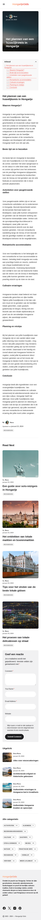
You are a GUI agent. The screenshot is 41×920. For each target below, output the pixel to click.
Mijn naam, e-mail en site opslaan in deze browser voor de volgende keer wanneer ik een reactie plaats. (20, 728)
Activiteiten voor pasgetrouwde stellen (19, 76)
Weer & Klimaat (28, 861)
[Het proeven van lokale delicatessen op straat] (20, 615)
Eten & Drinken (12, 843)
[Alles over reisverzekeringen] (7, 757)
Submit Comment (14, 737)
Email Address (11, 701)
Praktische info (27, 849)
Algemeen (28, 825)
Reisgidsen (8, 430)
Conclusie (13, 87)
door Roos (17, 753)
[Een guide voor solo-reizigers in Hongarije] (20, 463)
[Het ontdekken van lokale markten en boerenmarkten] (20, 514)
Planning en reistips (17, 85)
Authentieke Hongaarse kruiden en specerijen (23, 806)
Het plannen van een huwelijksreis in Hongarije (18, 66)
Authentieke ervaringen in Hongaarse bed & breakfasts (25, 790)
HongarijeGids (20, 4)
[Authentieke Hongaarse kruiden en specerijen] (7, 803)
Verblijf (27, 855)
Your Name (9, 689)
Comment (9, 671)
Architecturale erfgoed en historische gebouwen (24, 775)
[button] (4, 4)
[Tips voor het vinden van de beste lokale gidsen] (20, 564)
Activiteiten (10, 825)
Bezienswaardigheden (15, 831)
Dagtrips (25, 837)
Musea (29, 843)
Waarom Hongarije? (17, 70)
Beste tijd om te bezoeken (19, 73)
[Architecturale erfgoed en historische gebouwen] (7, 771)
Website (8, 714)
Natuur (9, 849)
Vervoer (9, 861)
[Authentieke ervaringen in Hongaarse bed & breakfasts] (7, 787)
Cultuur (9, 837)
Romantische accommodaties (20, 80)
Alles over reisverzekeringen (25, 761)
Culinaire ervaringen (17, 82)
